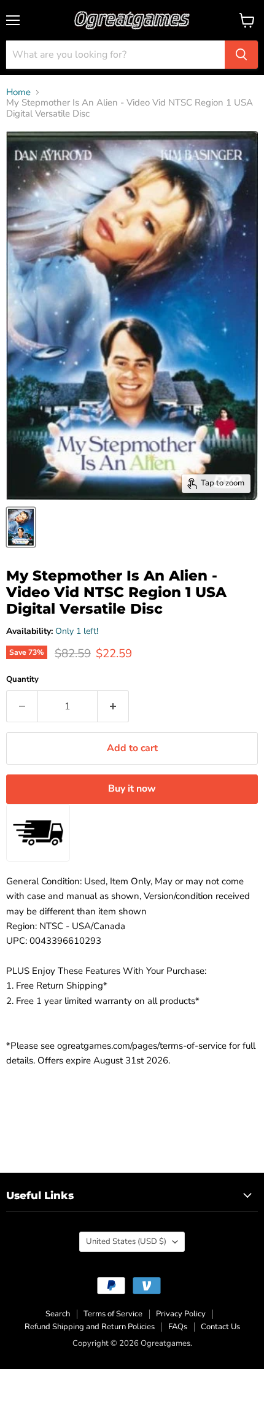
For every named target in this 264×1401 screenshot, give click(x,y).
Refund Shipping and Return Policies (90, 1326)
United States (126, 1241)
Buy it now (132, 788)
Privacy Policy (181, 1313)
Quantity (22, 679)
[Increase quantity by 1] (113, 706)
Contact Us (220, 1326)
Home (18, 92)
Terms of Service (112, 1313)
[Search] (241, 55)
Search (57, 1313)
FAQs (177, 1326)
